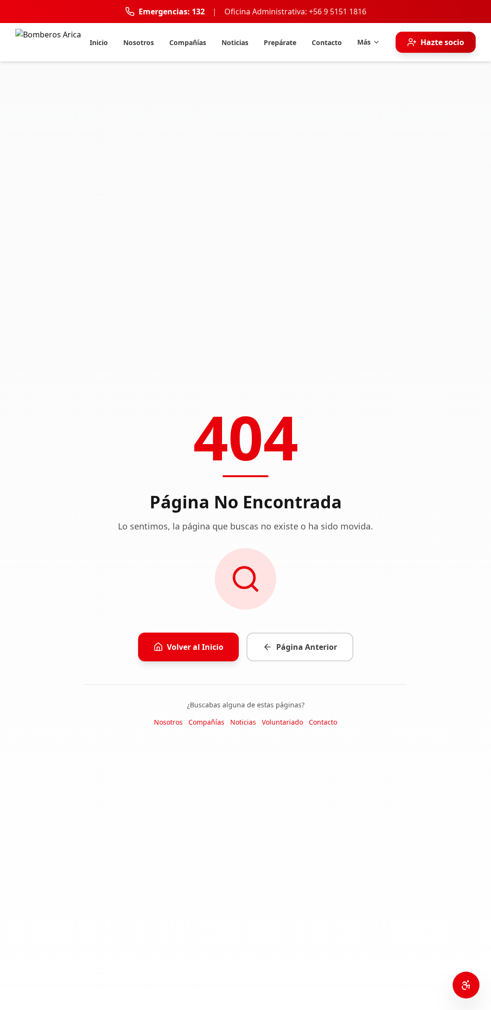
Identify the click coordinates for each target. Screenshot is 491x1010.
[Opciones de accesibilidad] (466, 985)
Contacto (323, 722)
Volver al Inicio (195, 647)
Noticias (243, 722)
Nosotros (168, 722)
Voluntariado (282, 722)
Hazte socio (442, 42)
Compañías (206, 722)
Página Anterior (306, 647)
